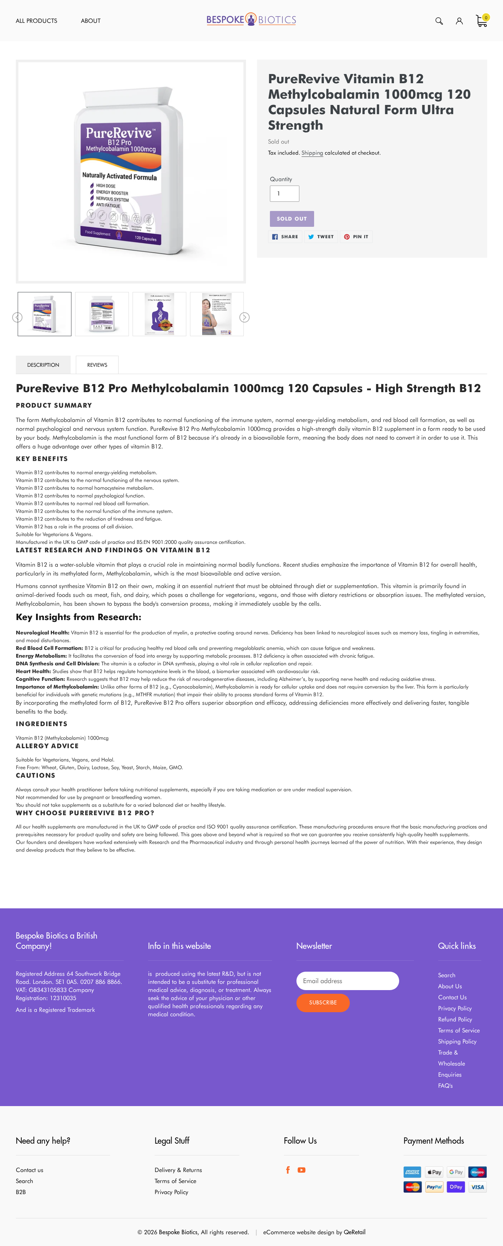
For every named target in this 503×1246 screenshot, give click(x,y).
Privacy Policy (455, 1008)
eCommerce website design (298, 1232)
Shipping (312, 152)
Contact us (29, 1169)
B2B (21, 1192)
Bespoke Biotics (178, 1232)
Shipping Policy (457, 1041)
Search (446, 975)
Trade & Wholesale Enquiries (451, 1063)
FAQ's (445, 1085)
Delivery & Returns (178, 1169)
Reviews (97, 365)
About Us (450, 986)
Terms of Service (459, 1030)
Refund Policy (455, 1019)
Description (43, 365)
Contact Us (452, 997)
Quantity (281, 179)
